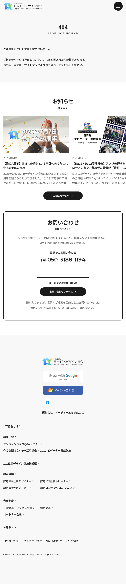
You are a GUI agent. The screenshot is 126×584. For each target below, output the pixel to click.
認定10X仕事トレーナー (54, 481)
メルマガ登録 (72, 540)
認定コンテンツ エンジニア (56, 488)
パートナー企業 (12, 514)
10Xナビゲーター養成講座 (55, 450)
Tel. (63, 259)
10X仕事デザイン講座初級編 (20, 463)
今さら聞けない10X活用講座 (20, 450)
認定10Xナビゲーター (16, 488)
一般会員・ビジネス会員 (17, 508)
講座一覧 (8, 437)
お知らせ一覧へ (61, 195)
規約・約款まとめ (54, 540)
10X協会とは (10, 426)
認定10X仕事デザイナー (17, 481)
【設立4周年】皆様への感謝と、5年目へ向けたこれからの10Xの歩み (35, 165)
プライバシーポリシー (32, 540)
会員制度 (8, 501)
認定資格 (8, 474)
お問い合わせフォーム (61, 291)
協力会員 (45, 508)
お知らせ (8, 527)
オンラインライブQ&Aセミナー (21, 444)
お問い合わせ (9, 540)
